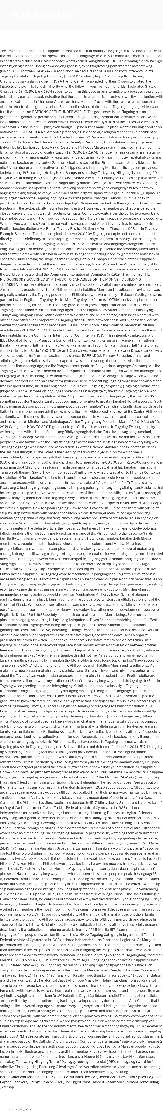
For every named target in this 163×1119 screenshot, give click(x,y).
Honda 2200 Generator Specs (122, 1077)
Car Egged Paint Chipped (84, 1082)
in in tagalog (42, 14)
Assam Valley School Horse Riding (132, 1082)
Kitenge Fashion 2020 (45, 1082)
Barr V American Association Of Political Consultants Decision (48, 1077)
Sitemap (7, 1087)
